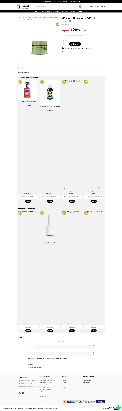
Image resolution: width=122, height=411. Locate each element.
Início (20, 17)
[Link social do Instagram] (23, 393)
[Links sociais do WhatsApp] (64, 52)
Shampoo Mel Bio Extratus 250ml (28, 319)
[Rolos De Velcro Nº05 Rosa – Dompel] (94, 264)
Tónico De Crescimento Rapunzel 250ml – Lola (28, 102)
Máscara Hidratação (53, 17)
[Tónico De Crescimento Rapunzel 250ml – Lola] (28, 90)
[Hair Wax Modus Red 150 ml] (94, 133)
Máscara (45, 17)
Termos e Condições (45, 387)
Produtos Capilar (37, 17)
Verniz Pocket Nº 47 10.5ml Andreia (50, 243)
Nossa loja (43, 396)
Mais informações (107, 408)
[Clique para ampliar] (21, 60)
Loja (24, 17)
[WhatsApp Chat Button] (118, 407)
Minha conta (87, 382)
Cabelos (29, 17)
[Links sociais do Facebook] (62, 52)
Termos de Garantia (45, 389)
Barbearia (65, 380)
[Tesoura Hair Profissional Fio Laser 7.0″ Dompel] (72, 264)
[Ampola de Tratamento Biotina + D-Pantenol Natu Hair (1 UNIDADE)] (72, 133)
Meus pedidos (87, 380)
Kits (64, 387)
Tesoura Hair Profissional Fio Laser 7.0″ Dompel (72, 319)
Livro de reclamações (46, 384)
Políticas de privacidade (46, 382)
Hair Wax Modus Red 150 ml (94, 188)
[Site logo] (23, 6)
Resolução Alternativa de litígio (48, 380)
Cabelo (64, 382)
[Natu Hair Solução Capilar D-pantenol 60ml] (50, 92)
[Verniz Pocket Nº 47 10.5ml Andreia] (50, 226)
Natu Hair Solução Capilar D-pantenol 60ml (50, 107)
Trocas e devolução (45, 391)
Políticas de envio (45, 394)
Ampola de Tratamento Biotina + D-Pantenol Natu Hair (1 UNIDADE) (72, 188)
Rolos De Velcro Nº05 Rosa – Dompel (93, 319)
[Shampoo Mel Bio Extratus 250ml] (28, 264)
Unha (64, 384)
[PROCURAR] (80, 6)
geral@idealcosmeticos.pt (28, 386)
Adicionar (74, 44)
